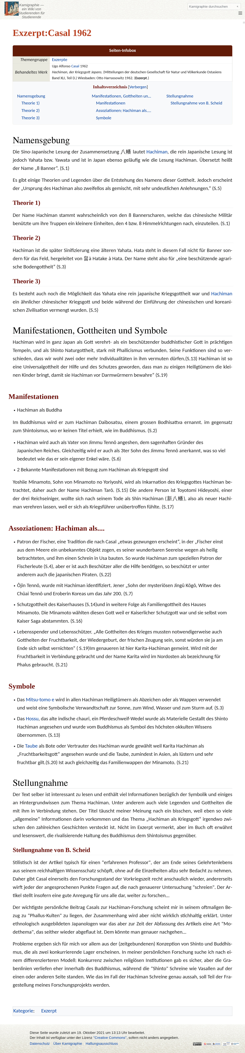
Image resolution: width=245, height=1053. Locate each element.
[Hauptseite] (11, 8)
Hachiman (156, 152)
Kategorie (23, 1011)
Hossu (32, 719)
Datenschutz (40, 1044)
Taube (31, 746)
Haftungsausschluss (102, 1044)
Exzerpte (59, 60)
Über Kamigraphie (67, 1044)
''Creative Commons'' (110, 1038)
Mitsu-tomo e (40, 700)
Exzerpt (49, 1011)
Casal (75, 66)
